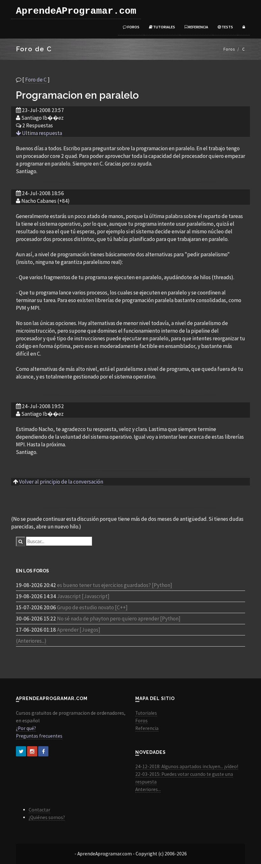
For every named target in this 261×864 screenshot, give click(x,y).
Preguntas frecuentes (39, 736)
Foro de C (36, 79)
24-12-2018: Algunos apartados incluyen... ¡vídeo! (186, 766)
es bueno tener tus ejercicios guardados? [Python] (114, 585)
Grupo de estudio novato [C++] (92, 607)
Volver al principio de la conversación (61, 481)
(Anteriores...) (31, 640)
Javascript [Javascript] (83, 596)
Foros (133, 27)
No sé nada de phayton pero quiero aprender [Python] (118, 618)
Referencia (197, 27)
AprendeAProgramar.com (76, 11)
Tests (227, 27)
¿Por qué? (26, 728)
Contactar (39, 810)
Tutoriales (163, 27)
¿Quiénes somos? (47, 817)
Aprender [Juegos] (78, 629)
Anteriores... (148, 789)
